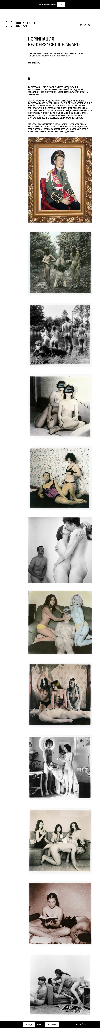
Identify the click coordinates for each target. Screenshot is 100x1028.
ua (85, 25)
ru (89, 25)
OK (61, 4)
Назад (29, 1024)
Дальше (52, 1024)
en (81, 25)
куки (54, 4)
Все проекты (34, 63)
